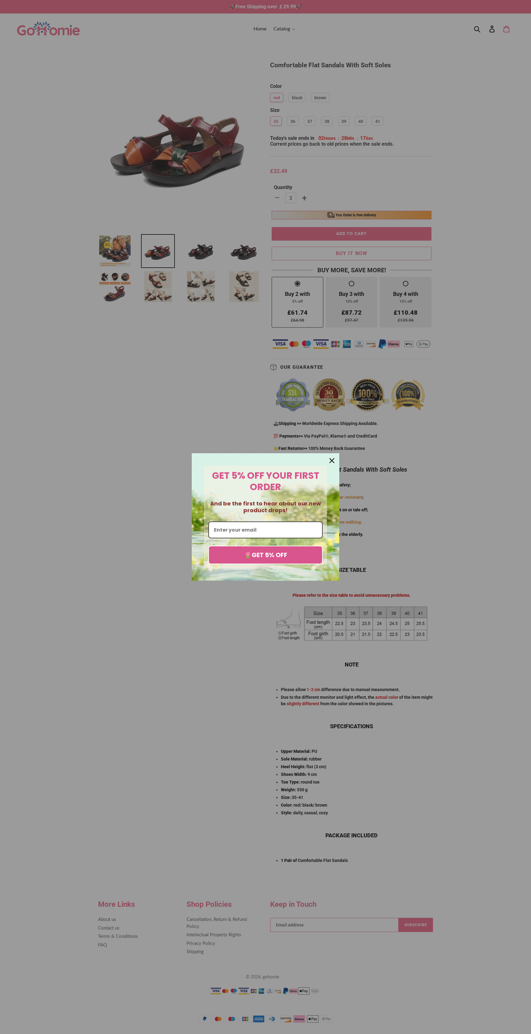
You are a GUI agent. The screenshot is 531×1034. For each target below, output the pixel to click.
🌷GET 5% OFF (265, 555)
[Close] (331, 460)
